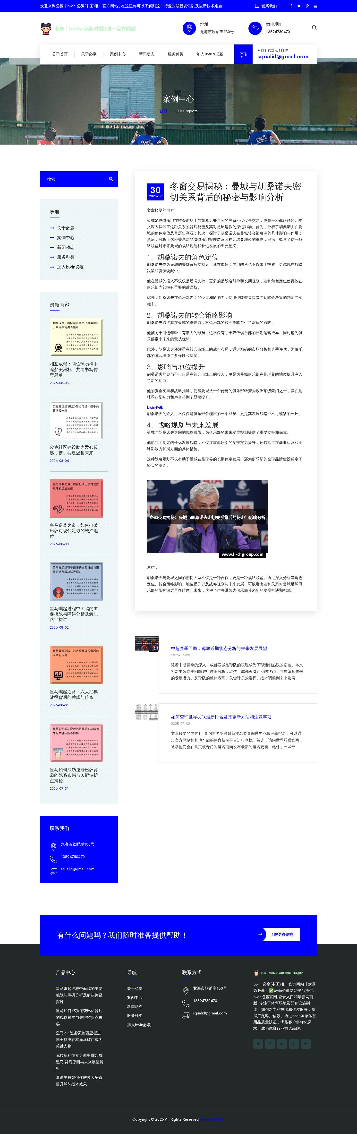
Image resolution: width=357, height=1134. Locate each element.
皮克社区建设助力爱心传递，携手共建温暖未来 (74, 450)
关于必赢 (89, 54)
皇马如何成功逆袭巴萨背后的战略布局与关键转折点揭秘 (74, 775)
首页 (163, 110)
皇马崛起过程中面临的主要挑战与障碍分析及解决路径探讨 (74, 614)
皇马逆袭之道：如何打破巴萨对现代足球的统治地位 (74, 531)
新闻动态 (146, 54)
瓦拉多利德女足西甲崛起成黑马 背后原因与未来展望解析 (79, 1062)
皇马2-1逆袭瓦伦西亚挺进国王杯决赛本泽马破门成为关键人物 (79, 1039)
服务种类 (175, 54)
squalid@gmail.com (282, 56)
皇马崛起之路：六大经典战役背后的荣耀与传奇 (74, 694)
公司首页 (60, 54)
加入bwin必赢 (210, 54)
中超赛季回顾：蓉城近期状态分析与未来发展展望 (219, 648)
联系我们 (269, 6)
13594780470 (278, 31)
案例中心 (118, 54)
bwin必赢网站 (211, 1119)
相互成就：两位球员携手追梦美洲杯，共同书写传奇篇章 (74, 369)
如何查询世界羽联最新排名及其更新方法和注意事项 (221, 717)
